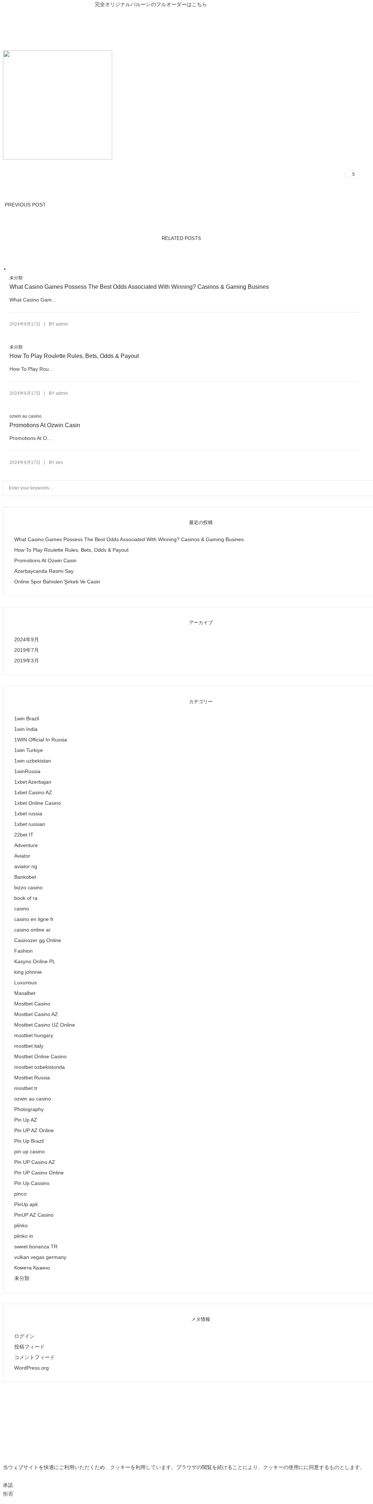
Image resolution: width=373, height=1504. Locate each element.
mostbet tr (26, 1088)
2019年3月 (26, 661)
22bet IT (24, 835)
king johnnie (28, 972)
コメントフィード (34, 1357)
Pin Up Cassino (32, 1183)
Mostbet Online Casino (40, 1056)
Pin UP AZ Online (34, 1130)
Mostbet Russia (32, 1077)
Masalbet (24, 993)
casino (21, 909)
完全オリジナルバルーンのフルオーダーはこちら (140, 4)
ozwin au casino (25, 416)
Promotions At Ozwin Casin (44, 425)
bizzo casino (28, 887)
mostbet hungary (33, 1035)
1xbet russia (28, 813)
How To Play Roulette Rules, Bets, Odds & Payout (74, 356)
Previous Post (25, 205)
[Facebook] (173, 15)
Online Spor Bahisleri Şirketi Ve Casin (57, 581)
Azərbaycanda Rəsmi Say (44, 571)
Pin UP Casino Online (39, 1173)
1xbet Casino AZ (33, 792)
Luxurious (25, 982)
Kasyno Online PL (34, 961)
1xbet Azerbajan (32, 782)
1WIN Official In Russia (40, 740)
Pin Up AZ (25, 1120)
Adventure (26, 845)
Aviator (22, 856)
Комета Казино (32, 1268)
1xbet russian (29, 824)
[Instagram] (199, 15)
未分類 (16, 277)
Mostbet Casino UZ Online (44, 1025)
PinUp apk (26, 1204)
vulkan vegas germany (40, 1257)
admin (62, 324)
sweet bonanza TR (36, 1246)
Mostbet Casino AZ (36, 1014)
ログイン (24, 1336)
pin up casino (29, 1151)
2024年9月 (26, 639)
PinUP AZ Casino (34, 1215)
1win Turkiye (28, 750)
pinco (20, 1194)
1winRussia (27, 771)
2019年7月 (26, 650)
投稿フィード (29, 1347)
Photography (29, 1109)
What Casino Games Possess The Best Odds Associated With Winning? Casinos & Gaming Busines (139, 287)
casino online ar (32, 930)
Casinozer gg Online (37, 940)
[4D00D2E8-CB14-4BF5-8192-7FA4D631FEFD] (305, 174)
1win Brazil (26, 718)
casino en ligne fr (34, 919)
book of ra (26, 898)
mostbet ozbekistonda (39, 1067)
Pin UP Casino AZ (34, 1162)
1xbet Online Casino (37, 803)
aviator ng (25, 866)
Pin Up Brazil (29, 1141)
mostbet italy (28, 1046)
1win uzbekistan (32, 761)
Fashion (23, 951)
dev (59, 462)
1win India (26, 729)
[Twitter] (186, 15)
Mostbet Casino (32, 1004)
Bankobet (25, 877)
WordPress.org (31, 1368)
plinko (21, 1225)
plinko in (23, 1236)
